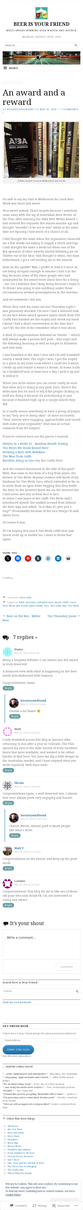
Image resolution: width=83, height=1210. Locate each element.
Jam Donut (22, 605)
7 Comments (70, 109)
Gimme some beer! (18, 1049)
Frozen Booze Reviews (20, 1156)
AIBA (21, 602)
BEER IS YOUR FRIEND (41, 24)
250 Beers (12, 1126)
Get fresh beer (15, 1026)
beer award (55, 602)
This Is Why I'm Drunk (19, 1173)
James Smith (36, 605)
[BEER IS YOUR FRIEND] (41, 57)
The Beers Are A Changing (21, 1166)
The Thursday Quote (61, 616)
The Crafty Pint (58, 605)
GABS (65, 602)
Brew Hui (12, 1142)
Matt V (19, 848)
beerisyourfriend (20, 109)
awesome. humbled (36, 602)
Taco (46, 605)
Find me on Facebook (17, 1002)
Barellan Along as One (18, 460)
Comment (66, 966)
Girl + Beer (13, 1159)
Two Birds (73, 605)
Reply (8, 688)
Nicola (19, 783)
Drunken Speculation (19, 1149)
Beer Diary (13, 1136)
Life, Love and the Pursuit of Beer (25, 1162)
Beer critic (12, 82)
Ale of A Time (14, 1129)
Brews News (14, 1146)
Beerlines (12, 1139)
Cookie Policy (13, 1194)
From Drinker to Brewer (20, 1152)
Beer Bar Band (15, 1132)
